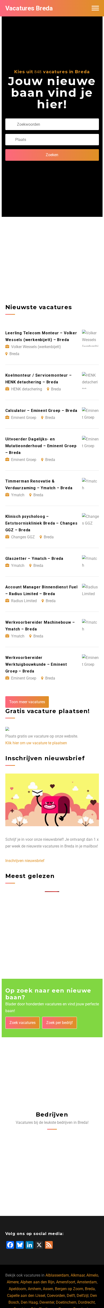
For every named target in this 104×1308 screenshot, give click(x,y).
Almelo (92, 1275)
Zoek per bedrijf (59, 1022)
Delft (71, 1295)
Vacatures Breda (29, 8)
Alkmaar (78, 1275)
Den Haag (29, 1302)
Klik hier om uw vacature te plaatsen (36, 743)
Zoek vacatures (22, 1022)
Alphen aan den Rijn (37, 1282)
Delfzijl (83, 1295)
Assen (48, 1288)
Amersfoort (65, 1282)
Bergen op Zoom (69, 1288)
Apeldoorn (17, 1288)
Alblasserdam (57, 1275)
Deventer (46, 1302)
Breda (90, 1288)
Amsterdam (87, 1282)
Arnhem (34, 1288)
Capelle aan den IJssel (26, 1295)
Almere (13, 1282)
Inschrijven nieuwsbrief (25, 860)
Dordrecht (86, 1302)
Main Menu (95, 8)
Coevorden (56, 1295)
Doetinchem (66, 1302)
